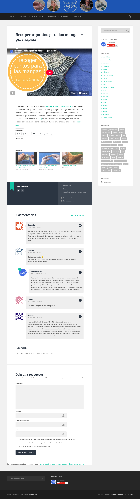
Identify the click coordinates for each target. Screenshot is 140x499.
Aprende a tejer (107, 60)
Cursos (105, 78)
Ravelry (105, 102)
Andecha (104, 129)
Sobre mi (64, 16)
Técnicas (105, 105)
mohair (113, 157)
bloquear (121, 132)
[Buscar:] (115, 30)
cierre (111, 138)
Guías (65, 189)
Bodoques (106, 66)
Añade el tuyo (77, 215)
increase (123, 148)
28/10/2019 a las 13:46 (35, 318)
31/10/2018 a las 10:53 (35, 253)
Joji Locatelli (116, 151)
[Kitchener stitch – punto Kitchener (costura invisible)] (26, 158)
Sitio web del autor (22, 190)
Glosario (23, 16)
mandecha (113, 154)
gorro (120, 145)
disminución (117, 142)
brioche (104, 135)
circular (117, 138)
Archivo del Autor (18, 190)
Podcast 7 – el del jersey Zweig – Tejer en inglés (35, 353)
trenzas (116, 167)
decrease (124, 138)
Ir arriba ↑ (129, 494)
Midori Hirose (105, 157)
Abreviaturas (107, 57)
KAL (123, 151)
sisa (78, 192)
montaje (104, 161)
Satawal (104, 167)
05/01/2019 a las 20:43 (35, 301)
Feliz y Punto (105, 145)
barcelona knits (106, 132)
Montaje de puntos (108, 87)
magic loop (66, 192)
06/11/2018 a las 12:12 (38, 273)
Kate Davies (105, 154)
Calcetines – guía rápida (69, 165)
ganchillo (114, 145)
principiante (118, 164)
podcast (110, 164)
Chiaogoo (104, 138)
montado (120, 157)
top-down (83, 192)
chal (124, 135)
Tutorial (105, 112)
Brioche (105, 69)
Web (17, 430)
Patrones (105, 93)
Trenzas (105, 109)
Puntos (105, 99)
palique (117, 161)
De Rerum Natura (106, 142)
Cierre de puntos (108, 75)
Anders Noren (117, 494)
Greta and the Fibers (107, 148)
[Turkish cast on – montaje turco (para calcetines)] (49, 158)
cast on (118, 135)
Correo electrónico (22, 420)
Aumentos (106, 63)
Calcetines (106, 72)
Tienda (76, 16)
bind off (115, 132)
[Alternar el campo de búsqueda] (130, 16)
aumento (122, 129)
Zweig (39, 119)
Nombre (19, 411)
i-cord (116, 148)
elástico (125, 142)
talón (110, 167)
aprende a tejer (113, 129)
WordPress (32, 494)
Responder (80, 225)
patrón (104, 164)
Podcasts (52, 16)
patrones (123, 161)
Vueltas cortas (107, 118)
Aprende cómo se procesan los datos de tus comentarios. (62, 464)
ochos (110, 161)
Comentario (20, 383)
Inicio (12, 16)
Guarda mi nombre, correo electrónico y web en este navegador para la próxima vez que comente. (47, 439)
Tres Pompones (106, 170)
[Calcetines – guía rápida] (72, 158)
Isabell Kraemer (106, 151)
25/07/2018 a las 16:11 (35, 227)
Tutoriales (36, 16)
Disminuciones (107, 81)
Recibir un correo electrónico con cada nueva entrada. (34, 446)
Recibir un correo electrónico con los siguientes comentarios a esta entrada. (41, 443)
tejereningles (36, 271)
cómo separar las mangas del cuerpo (59, 106)
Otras (104, 90)
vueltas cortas (116, 170)
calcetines (111, 135)
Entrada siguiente (68, 201)
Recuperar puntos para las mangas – (49, 37)
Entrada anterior (68, 198)
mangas (73, 192)
